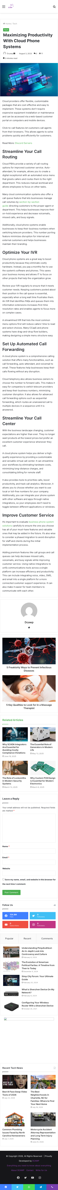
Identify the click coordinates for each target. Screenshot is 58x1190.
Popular (9, 938)
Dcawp (10, 53)
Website (6, 868)
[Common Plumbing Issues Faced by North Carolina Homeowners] (14, 1120)
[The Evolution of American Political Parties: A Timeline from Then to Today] (11, 966)
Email (5, 857)
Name (6, 846)
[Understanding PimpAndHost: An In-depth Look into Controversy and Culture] (11, 952)
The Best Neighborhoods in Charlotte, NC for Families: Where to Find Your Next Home (42, 1097)
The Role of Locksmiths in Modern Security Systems (14, 781)
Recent (27, 938)
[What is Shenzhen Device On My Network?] (11, 993)
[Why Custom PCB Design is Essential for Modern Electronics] (43, 768)
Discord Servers (23, 143)
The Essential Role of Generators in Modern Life (41, 747)
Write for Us (41, 1170)
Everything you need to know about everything (29, 1165)
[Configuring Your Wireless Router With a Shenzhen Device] (11, 1006)
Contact (30, 1170)
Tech (15, 23)
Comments (47, 938)
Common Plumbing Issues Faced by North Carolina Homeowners (13, 1132)
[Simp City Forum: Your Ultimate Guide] (11, 980)
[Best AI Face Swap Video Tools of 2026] (14, 1082)
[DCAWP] (11, 6)
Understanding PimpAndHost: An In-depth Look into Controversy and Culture (37, 951)
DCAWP (35, 1161)
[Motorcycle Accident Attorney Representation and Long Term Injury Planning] (43, 1120)
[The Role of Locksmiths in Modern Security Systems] (15, 768)
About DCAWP (17, 1170)
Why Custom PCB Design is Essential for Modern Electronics (42, 781)
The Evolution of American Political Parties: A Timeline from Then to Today (38, 965)
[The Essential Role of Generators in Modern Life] (43, 734)
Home (8, 23)
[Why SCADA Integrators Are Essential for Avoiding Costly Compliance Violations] (15, 734)
